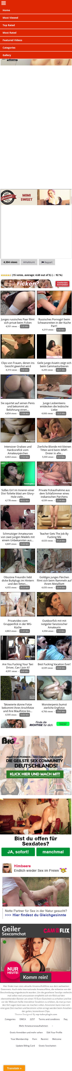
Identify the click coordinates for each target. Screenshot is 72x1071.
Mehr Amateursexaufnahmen (33, 1025)
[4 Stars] (8, 275)
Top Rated (9, 25)
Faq (65, 1019)
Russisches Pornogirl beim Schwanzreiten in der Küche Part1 (54, 323)
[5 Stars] (10, 275)
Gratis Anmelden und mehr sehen (26, 1032)
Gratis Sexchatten (47, 1045)
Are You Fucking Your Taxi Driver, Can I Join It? (17, 665)
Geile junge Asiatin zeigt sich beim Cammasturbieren (54, 364)
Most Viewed (10, 17)
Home (6, 10)
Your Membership (19, 1039)
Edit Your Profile (54, 1032)
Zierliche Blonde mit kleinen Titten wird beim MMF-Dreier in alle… (54, 450)
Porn (34, 1039)
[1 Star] (2, 275)
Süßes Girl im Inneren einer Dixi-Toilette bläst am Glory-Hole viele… (17, 493)
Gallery (7, 55)
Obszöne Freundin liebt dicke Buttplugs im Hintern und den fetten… (18, 580)
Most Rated (9, 32)
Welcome (56, 1039)
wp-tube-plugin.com (46, 1014)
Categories (9, 47)
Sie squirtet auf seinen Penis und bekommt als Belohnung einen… (18, 406)
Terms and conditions (49, 1019)
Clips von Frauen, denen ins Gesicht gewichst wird (17, 364)
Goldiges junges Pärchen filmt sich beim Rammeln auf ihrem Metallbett (54, 580)
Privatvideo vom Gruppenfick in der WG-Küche (17, 624)
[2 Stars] (4, 275)
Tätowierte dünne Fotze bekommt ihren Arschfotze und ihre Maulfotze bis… (18, 708)
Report (48, 262)
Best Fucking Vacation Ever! (54, 664)
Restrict (44, 1039)
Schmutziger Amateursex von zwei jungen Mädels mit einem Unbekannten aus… (18, 537)
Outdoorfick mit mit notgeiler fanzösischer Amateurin (54, 624)
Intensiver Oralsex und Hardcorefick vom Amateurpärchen (17, 450)
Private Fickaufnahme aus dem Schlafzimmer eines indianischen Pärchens (54, 493)
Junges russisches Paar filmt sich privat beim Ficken (17, 321)
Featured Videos (12, 40)
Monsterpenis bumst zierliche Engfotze (54, 706)
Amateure (29, 262)
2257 (32, 1019)
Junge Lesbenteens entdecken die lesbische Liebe (54, 406)
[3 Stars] (6, 275)
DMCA (23, 1019)
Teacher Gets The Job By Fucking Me (54, 535)
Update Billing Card (25, 1045)
